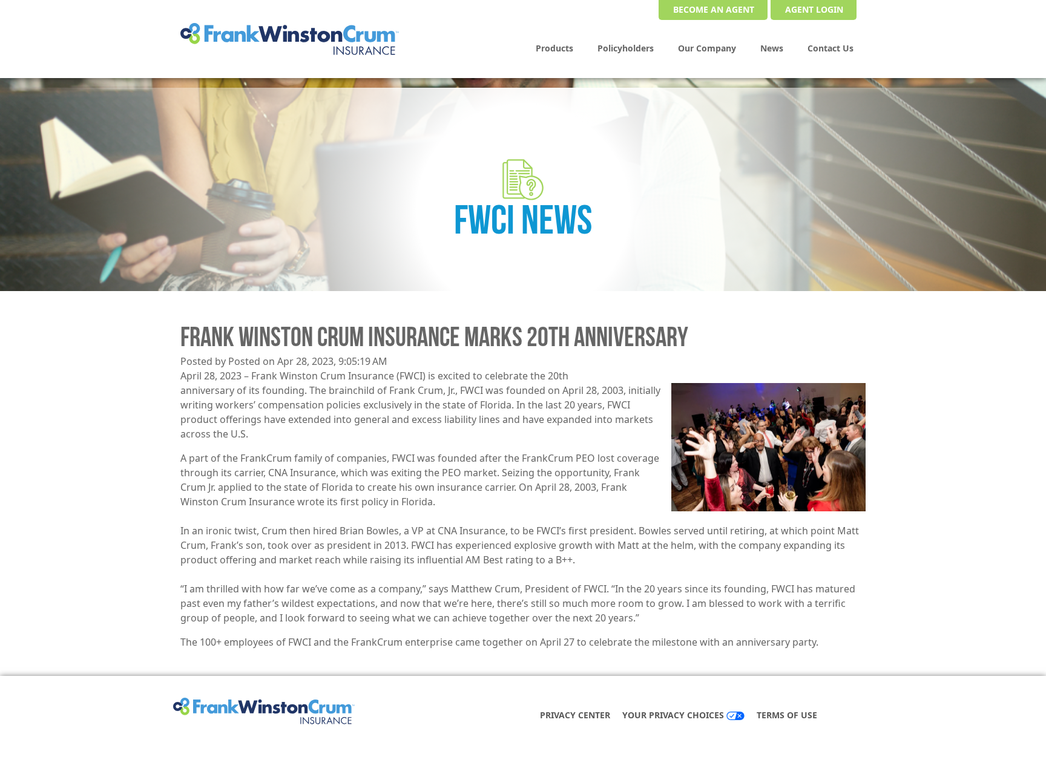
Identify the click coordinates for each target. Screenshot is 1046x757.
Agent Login (814, 9)
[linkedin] (855, 716)
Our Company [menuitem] (707, 48)
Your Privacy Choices (674, 715)
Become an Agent (713, 9)
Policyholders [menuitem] (625, 48)
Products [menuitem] (554, 48)
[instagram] (867, 716)
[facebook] (843, 716)
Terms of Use (787, 715)
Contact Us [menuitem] (831, 48)
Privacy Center (575, 715)
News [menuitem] (771, 48)
